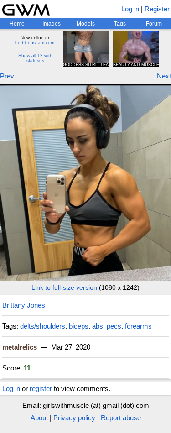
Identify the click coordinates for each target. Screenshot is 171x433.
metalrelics (19, 347)
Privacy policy (74, 418)
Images (51, 24)
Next (164, 76)
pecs (114, 326)
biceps (78, 326)
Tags (120, 24)
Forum (154, 24)
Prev (7, 76)
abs (97, 326)
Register (157, 9)
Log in (130, 9)
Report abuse (121, 418)
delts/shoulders (42, 326)
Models (86, 24)
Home (17, 24)
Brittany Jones (23, 305)
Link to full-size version (64, 287)
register (41, 388)
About (39, 418)
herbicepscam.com (34, 42)
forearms (138, 326)
